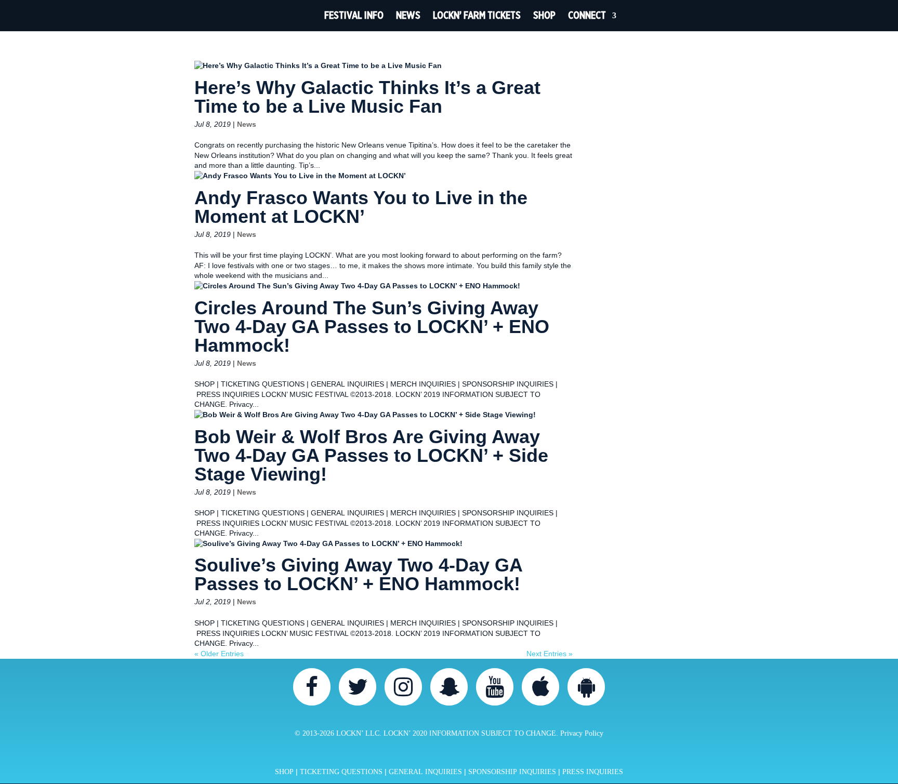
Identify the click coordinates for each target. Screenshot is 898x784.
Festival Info (354, 15)
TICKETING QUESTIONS (341, 772)
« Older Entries (219, 653)
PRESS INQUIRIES (592, 772)
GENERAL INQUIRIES (425, 772)
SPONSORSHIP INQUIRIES (512, 772)
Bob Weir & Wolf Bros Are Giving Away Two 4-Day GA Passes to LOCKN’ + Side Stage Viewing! (371, 455)
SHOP (284, 772)
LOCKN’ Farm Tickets (477, 15)
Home (299, 15)
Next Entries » (549, 653)
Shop (544, 15)
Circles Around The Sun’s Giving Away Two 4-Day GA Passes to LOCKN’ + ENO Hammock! (371, 326)
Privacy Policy (581, 733)
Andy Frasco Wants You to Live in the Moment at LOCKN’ (360, 207)
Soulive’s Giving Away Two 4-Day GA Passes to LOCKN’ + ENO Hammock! (358, 574)
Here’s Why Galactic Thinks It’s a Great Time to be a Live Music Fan (367, 97)
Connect (587, 15)
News (408, 15)
